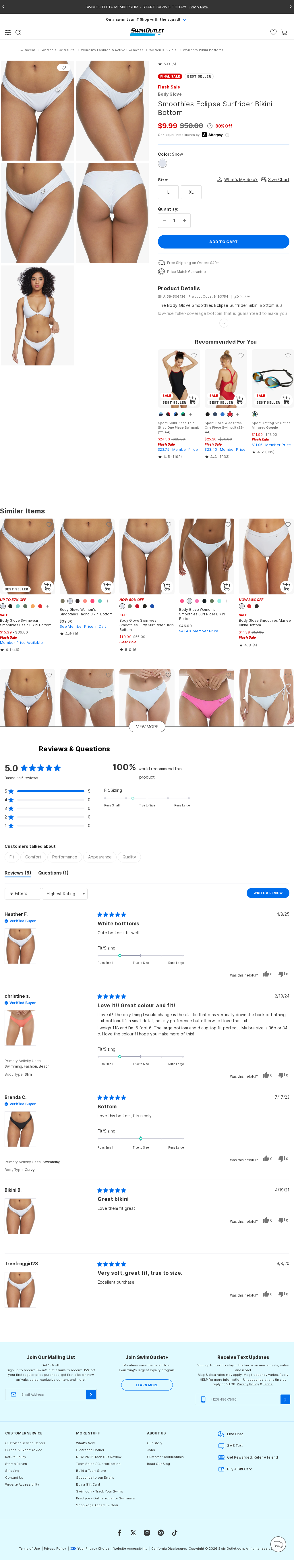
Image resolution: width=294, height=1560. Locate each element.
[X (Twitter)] (133, 1532)
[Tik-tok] (174, 1532)
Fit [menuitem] (11, 856)
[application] (278, 1544)
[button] (167, 64)
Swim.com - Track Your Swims (99, 1491)
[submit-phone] (285, 1399)
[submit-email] (91, 1394)
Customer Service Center (25, 1443)
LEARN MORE (147, 1385)
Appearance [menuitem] (100, 856)
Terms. (268, 1384)
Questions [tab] (53, 874)
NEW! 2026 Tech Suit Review (98, 1457)
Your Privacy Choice (93, 1548)
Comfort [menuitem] (33, 856)
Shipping (12, 1471)
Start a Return (16, 1464)
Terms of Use (29, 1548)
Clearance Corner (90, 1450)
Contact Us (14, 1478)
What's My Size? (241, 179)
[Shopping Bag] (284, 32)
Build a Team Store (91, 1471)
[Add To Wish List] (63, 67)
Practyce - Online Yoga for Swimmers (105, 1498)
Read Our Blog (158, 1464)
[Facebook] (119, 1532)
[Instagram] (147, 1532)
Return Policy (15, 1457)
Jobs (151, 1450)
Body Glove (170, 94)
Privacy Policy (248, 1384)
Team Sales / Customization (98, 1464)
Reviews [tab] (18, 874)
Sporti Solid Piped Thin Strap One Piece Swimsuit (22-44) (178, 427)
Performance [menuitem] (64, 856)
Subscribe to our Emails (95, 1478)
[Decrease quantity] (164, 221)
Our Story (154, 1443)
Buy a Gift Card (88, 1484)
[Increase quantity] (184, 221)
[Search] (18, 32)
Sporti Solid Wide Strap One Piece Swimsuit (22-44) (224, 427)
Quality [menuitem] (129, 856)
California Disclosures (169, 1548)
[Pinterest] (160, 1532)
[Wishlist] (273, 32)
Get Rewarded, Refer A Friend (252, 1457)
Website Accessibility (22, 1484)
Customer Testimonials (165, 1457)
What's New (85, 1443)
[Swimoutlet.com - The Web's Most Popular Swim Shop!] (147, 32)
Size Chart (278, 179)
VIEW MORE (147, 726)
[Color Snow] (162, 163)
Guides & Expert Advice (23, 1450)
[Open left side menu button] (8, 32)
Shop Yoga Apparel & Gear (97, 1505)
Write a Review (271, 894)
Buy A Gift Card (239, 1469)
